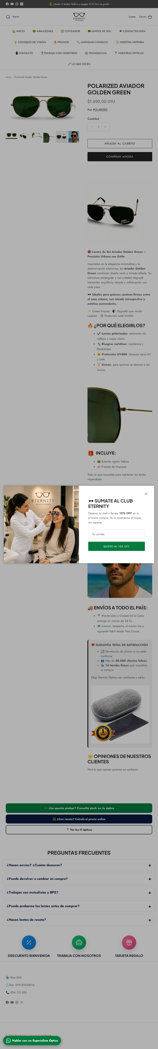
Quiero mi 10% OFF (116, 546)
